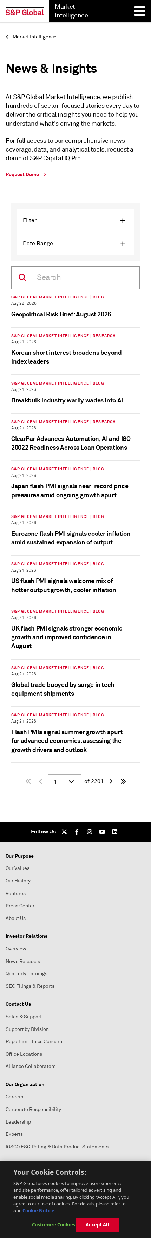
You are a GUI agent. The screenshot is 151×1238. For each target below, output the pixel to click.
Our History (18, 881)
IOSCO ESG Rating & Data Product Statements (57, 1147)
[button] (75, 220)
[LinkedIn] (114, 831)
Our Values (17, 868)
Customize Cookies (53, 1225)
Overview (16, 949)
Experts (14, 1134)
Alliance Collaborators (30, 1066)
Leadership (18, 1122)
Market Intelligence (34, 37)
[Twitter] (64, 831)
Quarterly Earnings (26, 974)
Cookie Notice (38, 1211)
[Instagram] (89, 831)
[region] (75, 1199)
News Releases (23, 961)
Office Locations (24, 1054)
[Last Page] (123, 781)
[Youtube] (102, 831)
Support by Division (27, 1029)
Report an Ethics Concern (34, 1041)
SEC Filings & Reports (30, 986)
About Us (16, 918)
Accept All (97, 1225)
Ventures (16, 893)
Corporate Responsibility (33, 1109)
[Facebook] (77, 831)
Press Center (20, 906)
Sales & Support (24, 1017)
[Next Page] (110, 781)
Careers (14, 1097)
